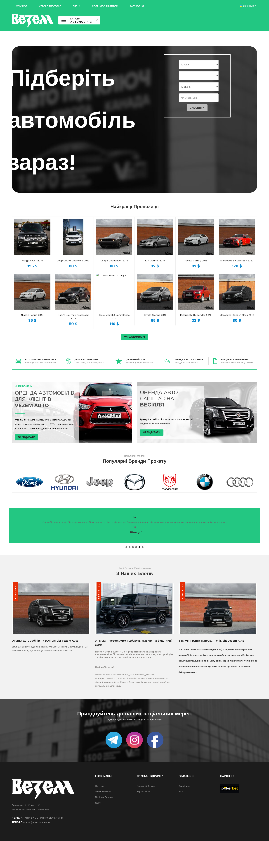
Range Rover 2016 (32, 260)
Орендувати (26, 437)
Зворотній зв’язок (146, 786)
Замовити (197, 107)
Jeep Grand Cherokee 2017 (73, 260)
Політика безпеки (104, 797)
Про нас (99, 786)
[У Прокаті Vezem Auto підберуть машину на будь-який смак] (134, 608)
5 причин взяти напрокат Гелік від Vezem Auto (211, 640)
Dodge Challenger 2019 (114, 260)
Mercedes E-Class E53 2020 (236, 260)
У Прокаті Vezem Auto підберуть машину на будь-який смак (133, 643)
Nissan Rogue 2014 (32, 314)
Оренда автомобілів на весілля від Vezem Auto (45, 640)
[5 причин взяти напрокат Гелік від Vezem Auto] (218, 608)
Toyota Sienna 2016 (155, 314)
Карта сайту (143, 791)
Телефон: (18, 822)
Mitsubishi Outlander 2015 (196, 314)
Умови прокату (103, 791)
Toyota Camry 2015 (195, 260)
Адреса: (17, 817)
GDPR (98, 803)
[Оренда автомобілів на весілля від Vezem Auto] (51, 608)
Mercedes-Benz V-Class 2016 (237, 314)
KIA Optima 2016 (155, 260)
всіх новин (128, 719)
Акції (181, 791)
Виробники (184, 786)
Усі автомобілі (134, 337)
